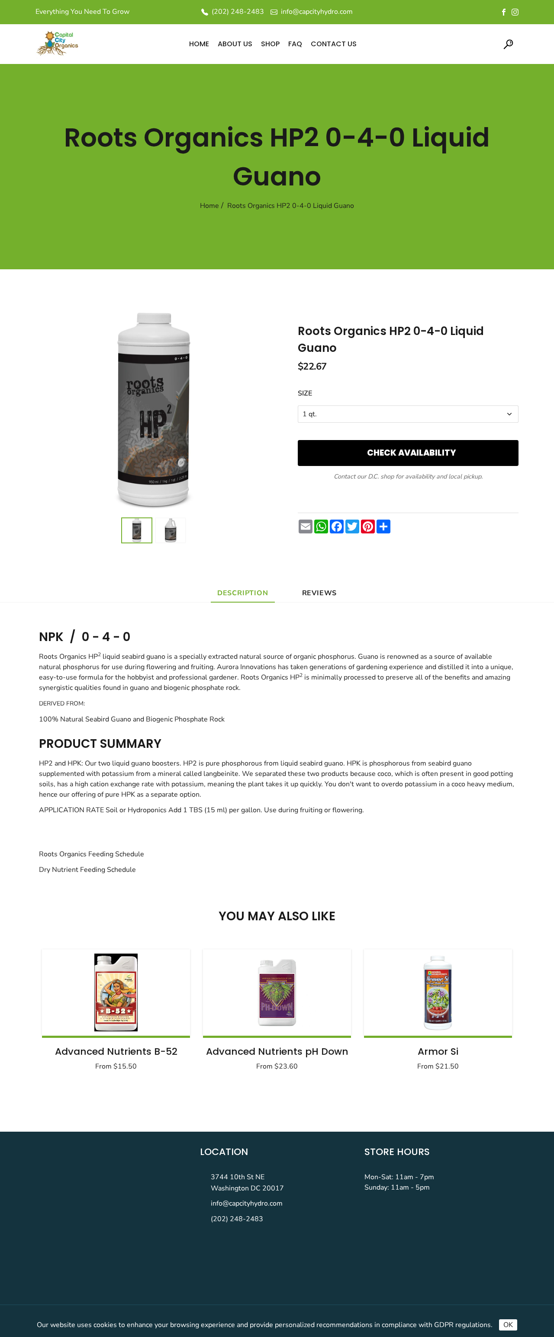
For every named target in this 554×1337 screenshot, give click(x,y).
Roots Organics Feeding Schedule (91, 854)
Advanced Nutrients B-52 (116, 1051)
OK (508, 1325)
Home (209, 206)
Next (484, 1012)
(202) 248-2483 (237, 1219)
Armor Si (438, 1051)
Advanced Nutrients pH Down (277, 1051)
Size (305, 393)
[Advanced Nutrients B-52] (116, 992)
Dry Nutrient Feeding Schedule (87, 869)
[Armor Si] (438, 992)
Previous (70, 1012)
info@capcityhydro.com (247, 1203)
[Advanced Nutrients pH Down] (277, 992)
